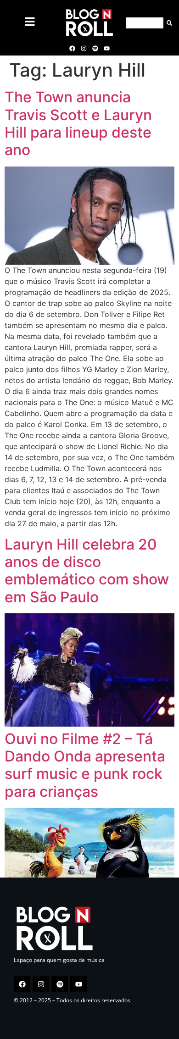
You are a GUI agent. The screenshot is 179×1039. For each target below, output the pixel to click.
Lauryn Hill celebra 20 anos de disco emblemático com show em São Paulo (87, 570)
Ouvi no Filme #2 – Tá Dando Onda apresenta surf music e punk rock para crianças (85, 765)
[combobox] (144, 22)
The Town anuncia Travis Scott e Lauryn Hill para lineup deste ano (78, 123)
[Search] (167, 22)
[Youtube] (107, 48)
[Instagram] (83, 48)
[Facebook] (72, 48)
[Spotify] (95, 48)
